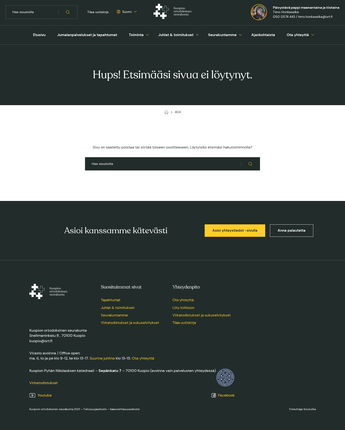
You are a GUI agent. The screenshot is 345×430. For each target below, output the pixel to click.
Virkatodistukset (43, 382)
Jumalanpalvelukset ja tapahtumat (87, 35)
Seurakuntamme (222, 35)
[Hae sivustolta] (67, 12)
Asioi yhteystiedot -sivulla (234, 230)
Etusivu (39, 35)
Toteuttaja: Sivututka (302, 409)
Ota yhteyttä (298, 35)
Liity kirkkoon (183, 307)
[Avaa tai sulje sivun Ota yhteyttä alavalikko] (313, 34)
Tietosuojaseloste (95, 409)
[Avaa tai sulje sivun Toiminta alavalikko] (147, 34)
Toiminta (136, 35)
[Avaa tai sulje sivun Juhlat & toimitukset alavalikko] (197, 34)
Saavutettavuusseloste (125, 409)
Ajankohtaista (263, 35)
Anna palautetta (292, 230)
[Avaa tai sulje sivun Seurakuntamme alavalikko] (240, 34)
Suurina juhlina (102, 358)
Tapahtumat (110, 300)
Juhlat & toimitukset (175, 35)
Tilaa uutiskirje (98, 12)
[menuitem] (39, 35)
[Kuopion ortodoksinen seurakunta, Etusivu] (172, 12)
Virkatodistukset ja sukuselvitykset (130, 322)
